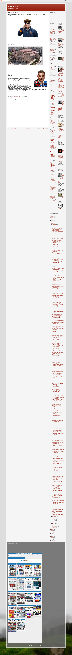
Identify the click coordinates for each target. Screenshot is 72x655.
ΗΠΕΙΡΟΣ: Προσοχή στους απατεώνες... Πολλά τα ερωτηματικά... (52, 134)
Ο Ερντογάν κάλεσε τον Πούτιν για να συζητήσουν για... (57, 353)
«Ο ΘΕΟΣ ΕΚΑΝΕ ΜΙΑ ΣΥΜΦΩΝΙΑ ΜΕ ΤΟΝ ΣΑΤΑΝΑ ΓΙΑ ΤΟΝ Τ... (58, 463)
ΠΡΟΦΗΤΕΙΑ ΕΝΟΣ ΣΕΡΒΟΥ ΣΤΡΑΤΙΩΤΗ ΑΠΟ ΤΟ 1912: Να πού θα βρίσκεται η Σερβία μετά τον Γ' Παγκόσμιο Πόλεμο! (61, 178)
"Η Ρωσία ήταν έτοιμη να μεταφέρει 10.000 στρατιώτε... (58, 321)
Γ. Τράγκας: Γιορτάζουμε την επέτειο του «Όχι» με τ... (58, 357)
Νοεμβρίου (54, 225)
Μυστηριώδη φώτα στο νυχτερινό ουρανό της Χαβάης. (57, 355)
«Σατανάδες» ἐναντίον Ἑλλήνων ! (57, 335)
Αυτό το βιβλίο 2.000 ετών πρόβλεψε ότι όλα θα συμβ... (58, 434)
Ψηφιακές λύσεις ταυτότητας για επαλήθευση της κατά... (57, 510)
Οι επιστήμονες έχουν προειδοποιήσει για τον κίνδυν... (57, 289)
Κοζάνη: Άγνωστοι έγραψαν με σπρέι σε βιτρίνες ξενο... (58, 244)
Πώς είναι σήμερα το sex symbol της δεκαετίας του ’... (58, 329)
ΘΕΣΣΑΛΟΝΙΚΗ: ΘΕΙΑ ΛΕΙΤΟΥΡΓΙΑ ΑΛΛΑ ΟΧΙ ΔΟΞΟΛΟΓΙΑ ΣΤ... (58, 447)
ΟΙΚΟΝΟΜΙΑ (52, 60)
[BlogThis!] (23, 96)
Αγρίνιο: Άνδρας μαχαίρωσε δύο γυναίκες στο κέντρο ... (57, 410)
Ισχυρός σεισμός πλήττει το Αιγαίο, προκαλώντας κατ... (58, 262)
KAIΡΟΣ (51, 80)
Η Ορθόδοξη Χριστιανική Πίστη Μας (52, 108)
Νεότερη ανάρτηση (12, 128)
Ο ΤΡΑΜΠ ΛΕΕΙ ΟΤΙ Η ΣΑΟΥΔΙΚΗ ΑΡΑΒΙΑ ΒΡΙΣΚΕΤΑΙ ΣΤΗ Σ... (57, 400)
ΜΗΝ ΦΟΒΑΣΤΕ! (55, 419)
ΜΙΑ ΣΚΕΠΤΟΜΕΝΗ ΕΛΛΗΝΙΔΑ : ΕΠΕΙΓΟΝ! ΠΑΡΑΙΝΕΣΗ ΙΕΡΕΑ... (58, 492)
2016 (52, 533)
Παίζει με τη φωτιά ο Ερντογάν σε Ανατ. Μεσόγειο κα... (57, 296)
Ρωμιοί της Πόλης (52, 174)
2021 (52, 221)
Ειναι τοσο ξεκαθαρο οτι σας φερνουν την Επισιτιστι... (56, 363)
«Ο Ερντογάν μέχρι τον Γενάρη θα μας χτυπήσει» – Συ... (57, 367)
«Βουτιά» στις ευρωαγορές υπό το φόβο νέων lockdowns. (57, 344)
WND (51, 194)
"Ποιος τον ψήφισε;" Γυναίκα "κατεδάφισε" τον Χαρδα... (56, 303)
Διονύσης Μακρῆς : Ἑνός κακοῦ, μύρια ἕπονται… (57, 456)
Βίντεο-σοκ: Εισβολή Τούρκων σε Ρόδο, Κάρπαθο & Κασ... (57, 339)
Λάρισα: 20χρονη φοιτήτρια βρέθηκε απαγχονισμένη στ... (58, 273)
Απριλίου (53, 523)
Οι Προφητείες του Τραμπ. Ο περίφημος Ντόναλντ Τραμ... (57, 436)
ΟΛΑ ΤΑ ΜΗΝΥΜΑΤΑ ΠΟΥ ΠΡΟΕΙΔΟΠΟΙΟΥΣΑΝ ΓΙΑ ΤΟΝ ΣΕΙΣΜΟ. (57, 241)
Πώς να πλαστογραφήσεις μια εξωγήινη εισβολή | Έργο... (57, 257)
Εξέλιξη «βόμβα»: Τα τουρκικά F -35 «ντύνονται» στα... (58, 423)
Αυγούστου (54, 517)
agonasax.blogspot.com (12, 93)
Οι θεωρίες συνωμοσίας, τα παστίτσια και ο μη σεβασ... (57, 505)
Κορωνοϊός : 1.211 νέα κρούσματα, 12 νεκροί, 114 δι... (58, 305)
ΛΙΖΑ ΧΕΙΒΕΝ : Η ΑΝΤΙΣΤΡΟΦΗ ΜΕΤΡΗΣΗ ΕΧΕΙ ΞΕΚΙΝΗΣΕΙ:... (57, 365)
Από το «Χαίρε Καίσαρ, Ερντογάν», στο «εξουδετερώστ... (58, 337)
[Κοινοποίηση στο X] (24, 96)
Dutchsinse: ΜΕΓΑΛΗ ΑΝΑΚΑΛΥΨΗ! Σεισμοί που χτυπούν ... (58, 381)
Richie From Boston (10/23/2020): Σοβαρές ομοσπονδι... (57, 441)
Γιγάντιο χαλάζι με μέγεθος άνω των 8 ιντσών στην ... (58, 255)
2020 (52, 223)
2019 (52, 529)
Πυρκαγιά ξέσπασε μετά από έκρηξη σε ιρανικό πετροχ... (58, 443)
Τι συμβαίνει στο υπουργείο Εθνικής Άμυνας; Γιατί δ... (58, 470)
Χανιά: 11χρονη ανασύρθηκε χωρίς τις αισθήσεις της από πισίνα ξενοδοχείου (52, 101)
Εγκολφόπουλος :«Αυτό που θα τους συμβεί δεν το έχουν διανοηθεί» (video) (53, 157)
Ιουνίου (53, 520)
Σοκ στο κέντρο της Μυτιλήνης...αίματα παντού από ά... (57, 426)
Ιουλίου (53, 519)
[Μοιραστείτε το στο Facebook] (25, 96)
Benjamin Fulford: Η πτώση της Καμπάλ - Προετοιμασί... (57, 488)
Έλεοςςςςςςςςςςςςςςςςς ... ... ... (63, 95)
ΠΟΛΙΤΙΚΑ (52, 66)
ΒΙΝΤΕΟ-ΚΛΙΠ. (52, 34)
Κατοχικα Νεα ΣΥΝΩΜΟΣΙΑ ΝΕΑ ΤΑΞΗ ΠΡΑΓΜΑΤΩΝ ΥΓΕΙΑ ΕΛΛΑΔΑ (52, 96)
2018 (52, 530)
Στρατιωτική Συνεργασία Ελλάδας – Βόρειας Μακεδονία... (58, 246)
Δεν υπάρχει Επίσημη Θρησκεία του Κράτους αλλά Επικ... (58, 391)
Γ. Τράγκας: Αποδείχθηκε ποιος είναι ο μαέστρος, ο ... (58, 278)
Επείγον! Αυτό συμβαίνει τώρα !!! (57, 324)
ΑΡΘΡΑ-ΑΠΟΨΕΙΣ (53, 29)
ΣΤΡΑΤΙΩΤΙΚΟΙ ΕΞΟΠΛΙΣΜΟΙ (52, 71)
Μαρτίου (53, 524)
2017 (52, 532)
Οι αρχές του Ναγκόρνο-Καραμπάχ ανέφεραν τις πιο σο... (58, 287)
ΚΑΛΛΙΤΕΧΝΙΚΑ (52, 50)
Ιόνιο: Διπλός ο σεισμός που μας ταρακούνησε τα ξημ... (57, 477)
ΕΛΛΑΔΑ (12, 97)
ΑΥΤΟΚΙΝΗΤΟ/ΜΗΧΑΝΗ (52, 32)
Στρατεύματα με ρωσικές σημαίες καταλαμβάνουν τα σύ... (57, 459)
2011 (52, 540)
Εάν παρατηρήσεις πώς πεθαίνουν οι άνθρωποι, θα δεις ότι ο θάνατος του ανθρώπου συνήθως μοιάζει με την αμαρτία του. (53, 145)
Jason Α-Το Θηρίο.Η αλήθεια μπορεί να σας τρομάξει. (58, 507)
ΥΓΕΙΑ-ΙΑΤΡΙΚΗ (52, 78)
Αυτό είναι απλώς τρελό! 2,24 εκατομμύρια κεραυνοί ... (57, 374)
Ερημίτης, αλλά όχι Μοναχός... (63, 195)
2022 (52, 220)
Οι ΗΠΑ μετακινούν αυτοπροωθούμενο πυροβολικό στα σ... (57, 376)
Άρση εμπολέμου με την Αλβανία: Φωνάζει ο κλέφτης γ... (57, 415)
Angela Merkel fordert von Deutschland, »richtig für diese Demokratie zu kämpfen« (53, 168)
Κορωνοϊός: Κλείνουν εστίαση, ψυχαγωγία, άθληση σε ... (57, 236)
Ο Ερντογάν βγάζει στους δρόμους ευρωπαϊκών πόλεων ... (58, 315)
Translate (53, 88)
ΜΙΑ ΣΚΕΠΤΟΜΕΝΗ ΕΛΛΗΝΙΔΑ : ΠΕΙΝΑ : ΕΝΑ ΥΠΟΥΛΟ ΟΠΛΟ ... (58, 514)
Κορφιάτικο (13, 6)
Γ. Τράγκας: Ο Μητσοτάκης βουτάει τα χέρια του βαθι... (58, 479)
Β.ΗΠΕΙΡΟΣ (52, 33)
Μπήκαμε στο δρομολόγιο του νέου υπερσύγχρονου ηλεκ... (58, 421)
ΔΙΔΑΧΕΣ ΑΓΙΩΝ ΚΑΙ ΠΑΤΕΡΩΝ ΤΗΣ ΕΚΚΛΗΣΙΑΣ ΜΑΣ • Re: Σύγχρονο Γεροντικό (53, 112)
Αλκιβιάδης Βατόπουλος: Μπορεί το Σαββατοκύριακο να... (58, 280)
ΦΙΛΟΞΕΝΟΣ (52, 118)
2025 (52, 216)
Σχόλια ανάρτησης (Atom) (16, 130)
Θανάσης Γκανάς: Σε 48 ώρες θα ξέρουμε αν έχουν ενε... (57, 253)
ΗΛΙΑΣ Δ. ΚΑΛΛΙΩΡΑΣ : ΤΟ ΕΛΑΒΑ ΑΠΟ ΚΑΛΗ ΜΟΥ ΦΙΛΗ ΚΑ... (57, 501)
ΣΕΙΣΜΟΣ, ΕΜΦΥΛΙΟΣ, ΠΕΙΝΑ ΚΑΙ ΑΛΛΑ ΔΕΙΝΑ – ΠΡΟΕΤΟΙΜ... (58, 445)
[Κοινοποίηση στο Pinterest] (26, 96)
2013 (52, 537)
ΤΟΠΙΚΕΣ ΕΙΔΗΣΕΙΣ (52, 76)
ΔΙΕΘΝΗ (51, 38)
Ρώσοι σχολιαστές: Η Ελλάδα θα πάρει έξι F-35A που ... (57, 282)
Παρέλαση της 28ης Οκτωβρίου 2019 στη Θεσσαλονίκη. (57, 348)
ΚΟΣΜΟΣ (51, 56)
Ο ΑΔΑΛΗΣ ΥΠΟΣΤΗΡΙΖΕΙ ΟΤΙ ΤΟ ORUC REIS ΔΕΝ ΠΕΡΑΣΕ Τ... (58, 490)
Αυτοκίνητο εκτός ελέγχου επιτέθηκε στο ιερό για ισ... (58, 251)
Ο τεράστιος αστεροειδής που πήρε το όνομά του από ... (58, 323)
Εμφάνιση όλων (54, 200)
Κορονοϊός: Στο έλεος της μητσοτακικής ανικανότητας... (57, 307)
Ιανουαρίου (54, 527)
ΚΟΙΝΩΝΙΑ (52, 52)
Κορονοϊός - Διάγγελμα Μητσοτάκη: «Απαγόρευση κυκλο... (58, 474)
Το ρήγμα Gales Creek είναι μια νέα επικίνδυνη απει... (58, 402)
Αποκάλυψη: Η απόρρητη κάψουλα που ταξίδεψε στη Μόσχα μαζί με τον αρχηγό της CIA (52, 179)
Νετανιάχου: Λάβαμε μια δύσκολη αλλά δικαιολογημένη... (57, 291)
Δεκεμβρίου (54, 224)
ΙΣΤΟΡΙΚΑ (52, 49)
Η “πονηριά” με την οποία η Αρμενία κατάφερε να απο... (58, 369)
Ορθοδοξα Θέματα (52, 140)
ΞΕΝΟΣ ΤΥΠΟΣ (53, 58)
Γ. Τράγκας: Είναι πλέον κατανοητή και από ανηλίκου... (58, 454)
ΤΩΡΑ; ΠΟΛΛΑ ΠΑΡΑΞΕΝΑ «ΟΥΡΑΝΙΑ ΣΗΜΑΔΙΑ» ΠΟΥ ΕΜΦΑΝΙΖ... (57, 431)
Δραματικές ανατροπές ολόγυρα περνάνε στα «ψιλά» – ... (57, 300)
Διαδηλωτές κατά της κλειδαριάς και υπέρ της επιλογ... (58, 398)
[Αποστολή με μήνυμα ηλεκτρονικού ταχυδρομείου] (22, 96)
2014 (52, 536)
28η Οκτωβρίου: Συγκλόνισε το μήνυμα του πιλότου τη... (57, 341)
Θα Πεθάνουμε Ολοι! (55, 389)
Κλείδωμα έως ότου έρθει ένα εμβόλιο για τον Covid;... (57, 468)
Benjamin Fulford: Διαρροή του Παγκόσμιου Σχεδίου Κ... (57, 438)
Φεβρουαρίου (54, 526)
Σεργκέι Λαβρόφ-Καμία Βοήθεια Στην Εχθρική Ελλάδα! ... (58, 271)
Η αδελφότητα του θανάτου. (56, 404)
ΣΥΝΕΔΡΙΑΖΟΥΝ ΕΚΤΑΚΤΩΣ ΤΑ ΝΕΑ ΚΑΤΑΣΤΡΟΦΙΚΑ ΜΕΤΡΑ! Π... (58, 333)
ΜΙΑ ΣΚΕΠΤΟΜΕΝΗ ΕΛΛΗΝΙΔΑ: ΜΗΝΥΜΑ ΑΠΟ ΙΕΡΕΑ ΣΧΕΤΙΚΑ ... (58, 239)
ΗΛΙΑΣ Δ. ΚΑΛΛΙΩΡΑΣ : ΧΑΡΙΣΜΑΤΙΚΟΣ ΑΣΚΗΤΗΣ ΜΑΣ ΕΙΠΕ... (58, 231)
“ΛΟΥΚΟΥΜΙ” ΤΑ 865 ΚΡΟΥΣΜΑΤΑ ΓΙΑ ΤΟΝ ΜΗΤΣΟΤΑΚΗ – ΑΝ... (58, 481)
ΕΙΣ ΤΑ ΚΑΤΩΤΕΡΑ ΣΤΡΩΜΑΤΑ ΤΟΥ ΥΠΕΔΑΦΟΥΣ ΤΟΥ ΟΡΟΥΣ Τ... (58, 495)
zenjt (60, 208)
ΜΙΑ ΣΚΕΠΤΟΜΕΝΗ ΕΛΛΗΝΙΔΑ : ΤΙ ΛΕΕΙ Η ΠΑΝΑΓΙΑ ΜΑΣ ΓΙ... (58, 229)
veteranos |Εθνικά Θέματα (52, 153)
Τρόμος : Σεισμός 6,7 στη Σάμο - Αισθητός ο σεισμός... (57, 264)
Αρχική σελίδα (27, 128)
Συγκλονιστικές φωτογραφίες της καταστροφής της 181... (57, 428)
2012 (52, 539)
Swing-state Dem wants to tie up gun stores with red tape (53, 197)
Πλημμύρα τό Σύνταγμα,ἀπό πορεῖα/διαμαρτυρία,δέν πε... (58, 269)
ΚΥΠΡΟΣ (51, 57)
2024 (52, 217)
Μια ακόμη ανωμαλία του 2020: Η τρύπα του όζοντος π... (57, 486)
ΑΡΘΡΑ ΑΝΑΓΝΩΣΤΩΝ (52, 27)
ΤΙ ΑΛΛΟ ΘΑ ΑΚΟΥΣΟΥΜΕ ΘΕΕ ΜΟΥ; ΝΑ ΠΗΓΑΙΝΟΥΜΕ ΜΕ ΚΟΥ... (57, 312)
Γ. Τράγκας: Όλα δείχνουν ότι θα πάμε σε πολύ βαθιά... (57, 298)
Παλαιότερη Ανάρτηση (43, 128)
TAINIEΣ (51, 81)
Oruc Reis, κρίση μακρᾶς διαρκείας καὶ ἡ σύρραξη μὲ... (58, 372)
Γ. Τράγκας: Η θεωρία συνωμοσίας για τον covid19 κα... (57, 386)
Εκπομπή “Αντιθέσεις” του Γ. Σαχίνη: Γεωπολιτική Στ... (58, 234)
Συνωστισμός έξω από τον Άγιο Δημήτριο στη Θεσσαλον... (57, 393)
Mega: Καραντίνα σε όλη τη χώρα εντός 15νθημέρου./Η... (57, 317)
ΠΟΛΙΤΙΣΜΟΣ (52, 67)
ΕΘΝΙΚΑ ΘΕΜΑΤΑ (53, 39)
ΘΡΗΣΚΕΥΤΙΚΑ (52, 47)
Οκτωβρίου (54, 227)
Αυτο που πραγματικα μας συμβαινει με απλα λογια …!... (58, 450)
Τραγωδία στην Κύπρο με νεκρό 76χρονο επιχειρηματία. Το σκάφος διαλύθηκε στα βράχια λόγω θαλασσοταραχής (53, 123)
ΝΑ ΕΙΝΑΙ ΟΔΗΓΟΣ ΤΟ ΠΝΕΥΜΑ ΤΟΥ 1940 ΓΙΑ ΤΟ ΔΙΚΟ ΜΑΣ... (57, 309)
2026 (52, 214)
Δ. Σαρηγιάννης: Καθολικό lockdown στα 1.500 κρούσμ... (58, 346)
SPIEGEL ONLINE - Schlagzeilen (52, 164)
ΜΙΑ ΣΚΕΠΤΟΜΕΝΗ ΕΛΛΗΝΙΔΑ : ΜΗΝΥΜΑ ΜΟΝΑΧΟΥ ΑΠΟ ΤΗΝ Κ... (57, 360)
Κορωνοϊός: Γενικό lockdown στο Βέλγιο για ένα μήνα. (57, 248)
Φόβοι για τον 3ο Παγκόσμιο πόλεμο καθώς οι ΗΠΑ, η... (58, 483)
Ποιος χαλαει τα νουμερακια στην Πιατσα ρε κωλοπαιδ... (57, 497)
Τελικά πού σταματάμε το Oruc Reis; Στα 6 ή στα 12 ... (58, 452)
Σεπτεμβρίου (54, 516)
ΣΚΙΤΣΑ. (51, 69)
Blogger (41, 645)
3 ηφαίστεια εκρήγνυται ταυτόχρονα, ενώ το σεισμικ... (58, 461)
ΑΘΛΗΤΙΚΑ (52, 25)
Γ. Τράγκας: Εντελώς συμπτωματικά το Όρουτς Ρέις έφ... (58, 503)
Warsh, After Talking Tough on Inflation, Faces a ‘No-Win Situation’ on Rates (53, 189)
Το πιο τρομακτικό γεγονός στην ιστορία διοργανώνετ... (57, 327)
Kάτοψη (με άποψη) (52, 131)
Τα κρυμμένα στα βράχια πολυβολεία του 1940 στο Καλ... (58, 350)
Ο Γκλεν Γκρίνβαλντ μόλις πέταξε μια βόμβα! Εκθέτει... (58, 294)
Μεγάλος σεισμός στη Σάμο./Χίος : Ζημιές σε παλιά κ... (57, 260)
